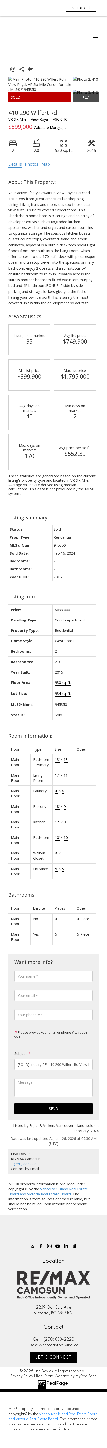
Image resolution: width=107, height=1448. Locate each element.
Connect (81, 8)
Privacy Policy (21, 1376)
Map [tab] (45, 164)
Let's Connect (53, 1358)
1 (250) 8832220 (24, 1163)
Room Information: (30, 735)
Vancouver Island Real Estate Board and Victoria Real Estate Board (48, 1191)
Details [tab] (15, 164)
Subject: (21, 1053)
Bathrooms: (22, 894)
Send (53, 1108)
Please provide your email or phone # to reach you (50, 1034)
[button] (32, 1246)
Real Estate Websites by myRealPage (66, 1376)
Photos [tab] (31, 164)
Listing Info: (22, 596)
